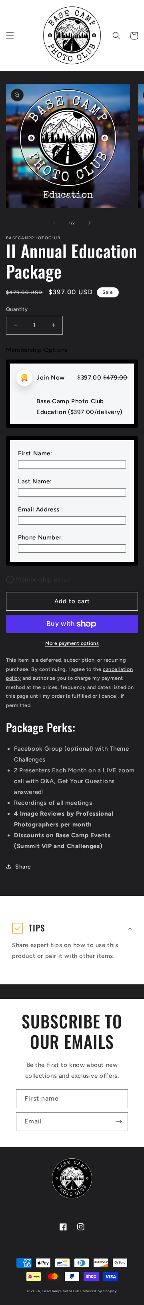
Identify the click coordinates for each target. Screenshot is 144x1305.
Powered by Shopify (98, 1291)
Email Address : (40, 509)
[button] (10, 35)
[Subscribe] (119, 1121)
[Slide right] (89, 223)
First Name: (35, 453)
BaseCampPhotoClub (61, 1291)
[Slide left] (54, 223)
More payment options (72, 643)
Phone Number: (40, 537)
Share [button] (23, 866)
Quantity (17, 309)
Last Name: (35, 481)
